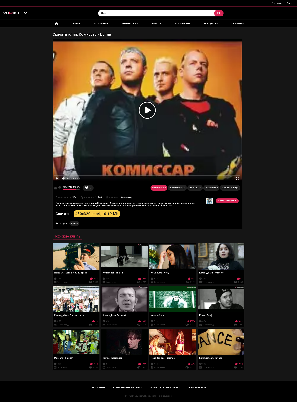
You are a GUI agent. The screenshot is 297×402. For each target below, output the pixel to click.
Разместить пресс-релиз (165, 387)
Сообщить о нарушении (127, 387)
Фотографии (182, 23)
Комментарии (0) (230, 188)
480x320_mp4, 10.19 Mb (96, 214)
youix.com (139, 396)
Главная (56, 24)
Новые (76, 23)
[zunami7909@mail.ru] (209, 200)
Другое (74, 223)
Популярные (100, 23)
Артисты (156, 23)
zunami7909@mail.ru (227, 201)
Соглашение (98, 387)
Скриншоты (195, 188)
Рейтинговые (130, 23)
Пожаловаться (177, 188)
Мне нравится (55, 187)
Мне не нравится (59, 187)
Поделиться (211, 188)
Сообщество (210, 23)
